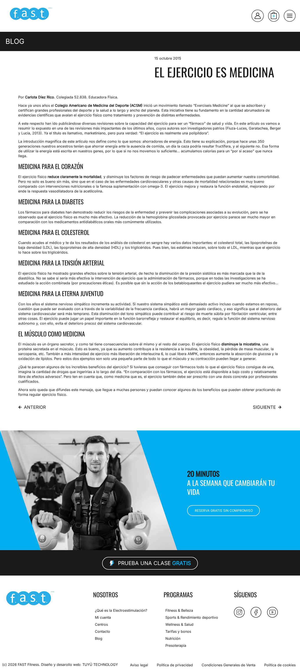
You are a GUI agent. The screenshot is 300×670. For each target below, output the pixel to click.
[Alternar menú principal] (290, 15)
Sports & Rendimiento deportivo (191, 617)
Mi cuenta (103, 617)
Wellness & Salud (179, 624)
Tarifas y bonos (178, 631)
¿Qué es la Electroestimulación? (121, 610)
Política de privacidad (175, 665)
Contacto (102, 631)
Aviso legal (139, 665)
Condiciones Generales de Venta (228, 665)
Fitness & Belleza (179, 610)
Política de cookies (280, 665)
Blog (98, 638)
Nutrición (172, 638)
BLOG (14, 41)
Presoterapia (175, 645)
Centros (101, 624)
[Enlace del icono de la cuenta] (257, 16)
